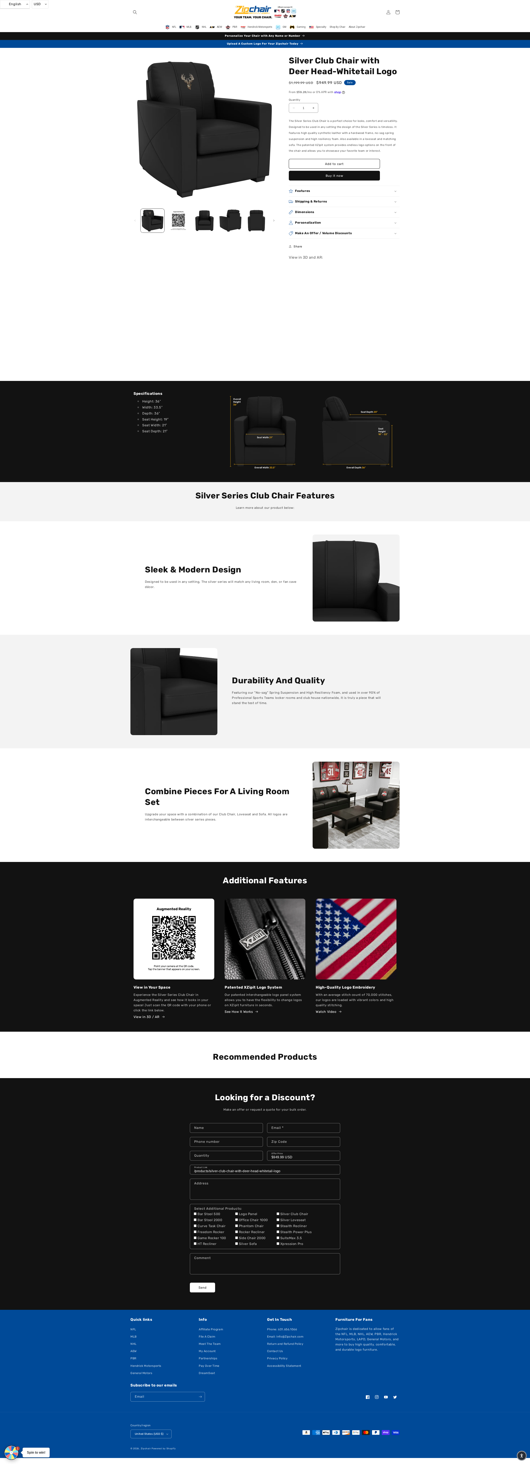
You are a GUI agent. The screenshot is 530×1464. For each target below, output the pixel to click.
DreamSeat (207, 1373)
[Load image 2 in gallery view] (178, 221)
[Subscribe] (200, 1397)
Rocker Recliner (252, 1232)
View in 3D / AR (146, 1017)
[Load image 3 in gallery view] (204, 221)
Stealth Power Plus (296, 1232)
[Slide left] (135, 220)
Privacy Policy (277, 1358)
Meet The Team (210, 1344)
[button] (135, 12)
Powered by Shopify (164, 1448)
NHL (133, 1344)
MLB (133, 1336)
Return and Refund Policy (285, 1344)
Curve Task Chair (212, 1226)
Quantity (294, 99)
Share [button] (298, 246)
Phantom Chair (251, 1226)
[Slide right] (273, 220)
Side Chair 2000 (252, 1238)
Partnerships (208, 1358)
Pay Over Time (209, 1366)
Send (203, 1287)
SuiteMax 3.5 (291, 1238)
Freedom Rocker (211, 1232)
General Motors (141, 1373)
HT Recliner (207, 1244)
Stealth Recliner (293, 1226)
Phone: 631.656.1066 (282, 1329)
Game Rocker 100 (212, 1238)
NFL (133, 1329)
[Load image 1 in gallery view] (152, 221)
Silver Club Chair (294, 1214)
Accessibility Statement (284, 1366)
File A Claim (207, 1336)
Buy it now (334, 176)
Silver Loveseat (293, 1220)
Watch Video (326, 1012)
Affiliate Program (211, 1329)
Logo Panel (248, 1214)
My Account (207, 1351)
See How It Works (239, 1012)
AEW (133, 1351)
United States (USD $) (149, 1433)
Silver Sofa (248, 1244)
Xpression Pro (291, 1244)
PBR (133, 1358)
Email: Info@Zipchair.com (285, 1336)
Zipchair (146, 1448)
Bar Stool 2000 (210, 1220)
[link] (265, 431)
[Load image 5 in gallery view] (256, 221)
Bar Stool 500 (209, 1214)
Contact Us (275, 1351)
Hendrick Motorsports (145, 1366)
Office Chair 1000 (253, 1220)
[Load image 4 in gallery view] (230, 221)
